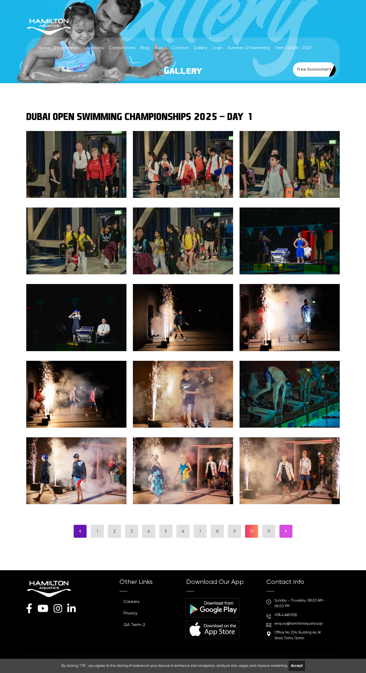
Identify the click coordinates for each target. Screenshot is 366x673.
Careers (132, 602)
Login (217, 48)
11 (268, 531)
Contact (180, 48)
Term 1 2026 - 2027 (293, 48)
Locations (94, 48)
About (160, 48)
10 (252, 531)
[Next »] (286, 531)
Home (44, 48)
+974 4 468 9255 (285, 615)
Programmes (66, 48)
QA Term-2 (134, 625)
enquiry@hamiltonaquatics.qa (298, 623)
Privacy (130, 613)
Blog (145, 48)
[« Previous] (80, 531)
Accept (297, 666)
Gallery (200, 48)
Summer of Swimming (248, 48)
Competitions (122, 48)
